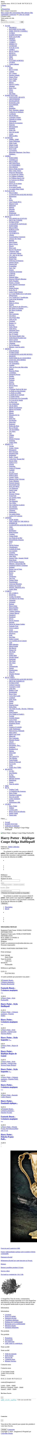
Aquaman (12, 600)
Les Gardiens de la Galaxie (18, 641)
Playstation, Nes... (15, 745)
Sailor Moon (13, 327)
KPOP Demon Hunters (16, 562)
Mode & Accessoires (16, 123)
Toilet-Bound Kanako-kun (17, 338)
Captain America (14, 611)
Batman (11, 604)
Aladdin (11, 365)
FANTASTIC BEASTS (17, 97)
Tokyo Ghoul (13, 340)
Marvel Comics (14, 84)
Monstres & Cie (14, 415)
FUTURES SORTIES (16, 60)
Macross (11, 301)
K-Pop (11, 775)
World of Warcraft (15, 762)
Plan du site (8, 1357)
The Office (12, 503)
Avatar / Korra (13, 448)
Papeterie (12, 128)
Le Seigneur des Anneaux (17, 791)
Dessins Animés (14, 75)
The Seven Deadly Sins (16, 336)
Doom (11, 703)
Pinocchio (12, 422)
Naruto (11, 312)
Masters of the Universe (16, 479)
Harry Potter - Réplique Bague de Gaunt (9, 1053)
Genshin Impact (14, 718)
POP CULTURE (14, 37)
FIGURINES (13, 167)
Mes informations (15, 13)
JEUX (11, 59)
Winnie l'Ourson (14, 439)
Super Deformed (14, 141)
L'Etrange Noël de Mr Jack (18, 389)
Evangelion (12, 266)
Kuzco (11, 387)
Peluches (12, 125)
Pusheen (11, 211)
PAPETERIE (13, 158)
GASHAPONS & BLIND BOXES (20, 194)
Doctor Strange (14, 620)
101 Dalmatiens (14, 363)
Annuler (4, 1429)
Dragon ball (13, 264)
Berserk (11, 240)
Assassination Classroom (17, 237)
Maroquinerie (13, 127)
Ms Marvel (12, 648)
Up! (10, 433)
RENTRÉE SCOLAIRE (17, 29)
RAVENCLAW (14, 103)
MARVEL (12, 595)
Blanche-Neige (14, 371)
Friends (11, 464)
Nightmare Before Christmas (18, 565)
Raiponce (12, 424)
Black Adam (13, 606)
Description (8, 907)
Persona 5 (12, 743)
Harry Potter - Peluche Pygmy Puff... (7, 1136)
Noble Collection (13, 847)
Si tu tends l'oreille (15, 187)
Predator (11, 567)
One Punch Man (14, 317)
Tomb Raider (13, 760)
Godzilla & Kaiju (14, 549)
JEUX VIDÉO (14, 51)
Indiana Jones (13, 554)
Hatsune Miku (13, 277)
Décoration (12, 121)
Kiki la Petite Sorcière (16, 169)
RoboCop (12, 571)
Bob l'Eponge (13, 452)
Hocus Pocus (13, 385)
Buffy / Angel (13, 457)
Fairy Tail (12, 268)
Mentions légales (10, 1326)
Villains (11, 435)
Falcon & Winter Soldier (17, 624)
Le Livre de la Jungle (16, 400)
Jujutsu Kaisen (13, 288)
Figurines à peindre (15, 795)
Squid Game (13, 490)
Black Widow (13, 609)
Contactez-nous (10, 1359)
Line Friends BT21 (15, 202)
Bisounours (12, 196)
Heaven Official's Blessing (17, 279)
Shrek (11, 575)
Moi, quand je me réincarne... (18, 306)
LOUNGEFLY (14, 351)
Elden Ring (12, 707)
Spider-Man (13, 655)
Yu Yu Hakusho (14, 345)
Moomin (12, 209)
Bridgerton (12, 455)
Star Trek (12, 492)
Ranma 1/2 (12, 323)
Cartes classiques (14, 799)
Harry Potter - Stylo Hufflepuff (9, 1005)
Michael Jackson (14, 778)
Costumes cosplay (15, 117)
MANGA (12, 53)
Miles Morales (13, 644)
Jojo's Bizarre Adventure (17, 284)
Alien (11, 527)
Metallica (12, 777)
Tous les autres (14, 784)
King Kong (12, 560)
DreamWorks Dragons (16, 540)
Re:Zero (11, 325)
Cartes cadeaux (14, 64)
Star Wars (12, 93)
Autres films (13, 442)
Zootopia (12, 440)
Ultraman (12, 343)
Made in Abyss (14, 303)
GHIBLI (12, 49)
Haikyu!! (12, 275)
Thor (10, 665)
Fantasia (11, 380)
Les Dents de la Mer (15, 538)
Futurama (12, 466)
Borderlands (13, 692)
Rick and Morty (14, 486)
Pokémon (12, 747)
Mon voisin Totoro (15, 171)
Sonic (11, 754)
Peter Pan (12, 418)
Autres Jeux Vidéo (15, 767)
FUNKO (12, 33)
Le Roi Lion (13, 402)
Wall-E (11, 437)
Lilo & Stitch (13, 406)
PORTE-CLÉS (14, 229)
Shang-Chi (12, 650)
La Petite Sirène (14, 396)
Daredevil (12, 615)
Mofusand (12, 205)
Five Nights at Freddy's (16, 714)
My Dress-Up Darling (16, 308)
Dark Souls (12, 699)
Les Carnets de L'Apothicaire (18, 297)
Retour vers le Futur (15, 569)
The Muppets (13, 501)
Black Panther (13, 608)
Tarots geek (13, 815)
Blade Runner (13, 532)
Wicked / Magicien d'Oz (17, 587)
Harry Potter (13, 79)
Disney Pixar (13, 77)
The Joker (12, 663)
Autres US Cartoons (15, 516)
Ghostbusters (13, 547)
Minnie (11, 411)
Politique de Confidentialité (14, 1322)
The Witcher (13, 507)
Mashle (11, 305)
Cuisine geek (13, 810)
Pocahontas (12, 420)
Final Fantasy (13, 712)
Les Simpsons (13, 488)
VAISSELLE (13, 160)
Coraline (12, 534)
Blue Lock (12, 248)
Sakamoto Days (14, 330)
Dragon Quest (13, 705)
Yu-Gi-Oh (12, 764)
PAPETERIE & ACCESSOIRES (20, 358)
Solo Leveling (13, 332)
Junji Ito (11, 286)
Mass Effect (13, 732)
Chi (10, 198)
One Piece (12, 316)
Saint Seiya (12, 328)
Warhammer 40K (14, 802)
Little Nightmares (14, 729)
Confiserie (12, 114)
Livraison (8, 1315)
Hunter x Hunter (14, 283)
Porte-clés (12, 130)
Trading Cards (13, 789)
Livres (11, 134)
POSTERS (12, 231)
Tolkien (11, 808)
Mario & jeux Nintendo (16, 731)
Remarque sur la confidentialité (15, 1324)
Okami (11, 742)
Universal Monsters (15, 584)
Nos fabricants (9, 1341)
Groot (11, 630)
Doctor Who (13, 461)
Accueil (7, 26)
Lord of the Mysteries (16, 299)
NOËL (11, 106)
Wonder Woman (14, 674)
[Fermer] (6, 20)
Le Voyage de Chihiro (16, 174)
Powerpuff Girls (14, 485)
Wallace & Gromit (15, 586)
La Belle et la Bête (15, 393)
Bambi (11, 369)
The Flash (12, 661)
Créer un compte (24, 14)
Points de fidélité (10, 1316)
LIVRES (12, 62)
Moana (11, 413)
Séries (11, 90)
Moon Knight (13, 646)
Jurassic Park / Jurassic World (18, 558)
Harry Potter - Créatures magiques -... (9, 1021)
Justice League (14, 639)
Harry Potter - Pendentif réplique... (9, 1102)
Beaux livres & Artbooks (17, 811)
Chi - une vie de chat (16, 255)
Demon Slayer (13, 262)
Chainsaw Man (14, 251)
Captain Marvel (14, 613)
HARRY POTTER (15, 35)
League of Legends (15, 727)
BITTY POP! (13, 70)
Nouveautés (9, 1340)
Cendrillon (12, 373)
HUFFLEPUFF (14, 101)
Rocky (11, 573)
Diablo (11, 701)
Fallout (11, 710)
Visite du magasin (10, 1354)
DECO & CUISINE (15, 220)
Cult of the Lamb (14, 696)
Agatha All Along (15, 597)
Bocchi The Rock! (15, 250)
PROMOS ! (13, 27)
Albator (11, 235)
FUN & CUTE (14, 48)
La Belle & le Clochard (16, 395)
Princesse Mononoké (16, 172)
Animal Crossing (14, 685)
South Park (12, 496)
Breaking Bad (13, 453)
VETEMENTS (14, 233)
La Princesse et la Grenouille (18, 398)
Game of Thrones (14, 468)
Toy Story (12, 431)
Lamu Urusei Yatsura (16, 292)
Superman (12, 659)
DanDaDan (13, 257)
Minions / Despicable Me (17, 564)
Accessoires (13, 150)
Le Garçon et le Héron (16, 180)
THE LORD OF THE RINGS (19, 521)
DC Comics (13, 73)
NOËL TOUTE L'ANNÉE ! (18, 31)
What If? (12, 672)
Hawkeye (12, 633)
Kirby (11, 200)
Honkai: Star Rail (14, 721)
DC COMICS (13, 593)
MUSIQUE (13, 55)
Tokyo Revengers (15, 341)
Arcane (11, 446)
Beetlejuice (12, 530)
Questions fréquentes (11, 1327)
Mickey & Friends (15, 409)
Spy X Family (13, 334)
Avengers (12, 602)
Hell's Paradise (14, 281)
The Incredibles (14, 429)
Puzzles (11, 800)
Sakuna (11, 751)
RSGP (7, 909)
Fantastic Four (13, 626)
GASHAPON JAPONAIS (18, 224)
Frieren (11, 270)
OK (22, 22)
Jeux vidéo (12, 81)
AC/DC (11, 771)
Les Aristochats (14, 404)
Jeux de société (14, 132)
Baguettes (12, 108)
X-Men (11, 676)
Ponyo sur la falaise (15, 183)
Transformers (13, 508)
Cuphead (12, 698)
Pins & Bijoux (13, 115)
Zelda (11, 765)
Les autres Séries (14, 514)
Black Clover (13, 244)
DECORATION (14, 163)
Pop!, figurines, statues (16, 110)
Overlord (12, 321)
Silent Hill (12, 753)
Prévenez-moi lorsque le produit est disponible (15, 893)
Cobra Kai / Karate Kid (16, 459)
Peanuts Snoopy (14, 483)
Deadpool (12, 617)
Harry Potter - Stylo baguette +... (9, 1038)
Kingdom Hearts (14, 723)
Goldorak (12, 273)
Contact (3, 5)
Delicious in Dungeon (16, 261)
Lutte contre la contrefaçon (13, 1343)
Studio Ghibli (13, 813)
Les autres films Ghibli (16, 189)
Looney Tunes (13, 477)
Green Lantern (13, 628)
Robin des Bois (14, 426)
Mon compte (5, 13)
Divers (11, 619)
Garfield (11, 470)
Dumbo (11, 376)
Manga (11, 82)
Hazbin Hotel (13, 474)
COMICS (12, 42)
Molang (11, 207)
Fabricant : (4, 847)
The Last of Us (14, 756)
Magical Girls (13, 204)
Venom (11, 668)
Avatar (11, 529)
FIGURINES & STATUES (18, 218)
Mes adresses (25, 13)
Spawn (11, 653)
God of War (13, 720)
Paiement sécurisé (10, 1318)
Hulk (10, 635)
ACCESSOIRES (14, 165)
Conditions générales (11, 1320)
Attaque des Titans (15, 239)
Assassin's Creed (14, 687)
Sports (11, 92)
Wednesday (13, 512)
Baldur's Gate (13, 690)
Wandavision (13, 670)
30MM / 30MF (14, 139)
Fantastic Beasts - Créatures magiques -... (9, 990)
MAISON (12, 356)
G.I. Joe (11, 472)
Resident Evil (13, 749)
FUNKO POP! (14, 222)
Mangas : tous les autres (16, 347)
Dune (11, 541)
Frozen (11, 382)
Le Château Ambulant (16, 176)
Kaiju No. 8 (13, 290)
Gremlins (12, 553)
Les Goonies (13, 551)
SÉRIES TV (13, 44)
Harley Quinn (13, 631)
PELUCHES (13, 161)
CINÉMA (12, 40)
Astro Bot (12, 688)
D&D (11, 57)
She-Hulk (12, 652)
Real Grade (12, 149)
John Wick (12, 556)
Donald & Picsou (14, 374)
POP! (11, 68)
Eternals (11, 622)
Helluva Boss (13, 475)
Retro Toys (12, 88)
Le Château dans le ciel (16, 178)
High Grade (13, 143)
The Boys (12, 499)
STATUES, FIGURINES (17, 360)
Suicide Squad (13, 657)
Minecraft (12, 736)
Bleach (11, 246)
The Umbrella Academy (17, 505)
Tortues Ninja (13, 580)
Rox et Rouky (13, 428)
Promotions (8, 1338)
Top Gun (12, 578)
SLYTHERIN (13, 104)
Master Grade (13, 145)
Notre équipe (9, 1356)
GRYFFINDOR (14, 99)
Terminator (12, 576)
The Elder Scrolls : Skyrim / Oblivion (21, 709)
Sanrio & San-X (14, 215)
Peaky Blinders (14, 481)
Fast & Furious (14, 545)
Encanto (11, 378)
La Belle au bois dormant (17, 391)
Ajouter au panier (7, 884)
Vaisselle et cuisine (15, 119)
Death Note (13, 259)
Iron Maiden (13, 773)
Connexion (12, 14)
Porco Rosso (13, 185)
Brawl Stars (13, 694)
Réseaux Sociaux (10, 1361)
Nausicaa (12, 182)
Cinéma (11, 71)
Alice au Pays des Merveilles (18, 367)
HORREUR (13, 523)
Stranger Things (14, 494)
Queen (11, 782)
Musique (12, 86)
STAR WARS (13, 519)
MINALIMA (13, 136)
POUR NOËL (13, 362)
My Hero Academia (15, 310)
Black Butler (13, 242)
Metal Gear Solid (14, 734)
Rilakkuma (12, 213)
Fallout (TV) (13, 463)
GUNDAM (13, 46)
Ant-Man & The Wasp (16, 598)
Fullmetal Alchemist (15, 272)
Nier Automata (14, 314)
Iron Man (12, 637)
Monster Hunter (14, 740)
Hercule (11, 384)
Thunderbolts (13, 666)
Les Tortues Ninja (15, 497)
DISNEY (12, 38)
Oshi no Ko (13, 319)
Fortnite (11, 716)
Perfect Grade (13, 147)
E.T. (10, 543)
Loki (10, 642)
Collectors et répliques (16, 112)
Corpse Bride (13, 536)
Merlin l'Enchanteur (15, 407)
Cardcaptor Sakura (15, 253)
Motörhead (12, 780)
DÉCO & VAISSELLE (16, 681)
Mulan (11, 417)
